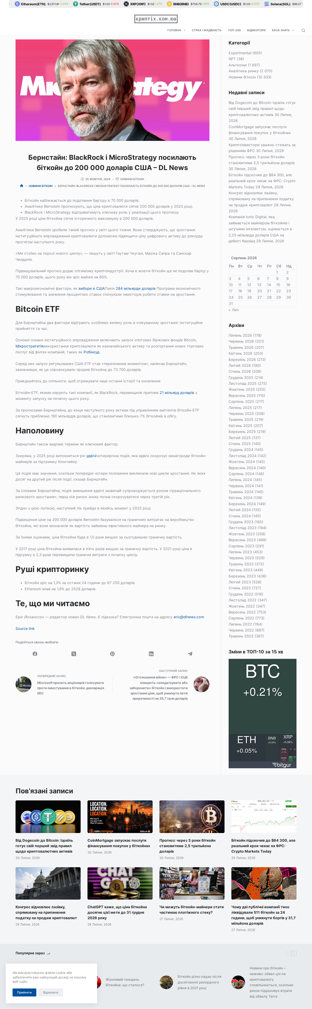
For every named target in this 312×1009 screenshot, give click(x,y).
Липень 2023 (240, 552)
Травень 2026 (241, 347)
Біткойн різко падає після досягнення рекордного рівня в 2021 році (200, 982)
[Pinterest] (112, 654)
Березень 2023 (242, 576)
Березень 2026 (242, 359)
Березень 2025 (242, 431)
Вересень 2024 (242, 468)
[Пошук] (303, 30)
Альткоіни (238, 65)
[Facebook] (35, 654)
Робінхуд (91, 352)
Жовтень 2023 (242, 534)
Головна (174, 30)
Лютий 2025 (240, 437)
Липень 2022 (240, 624)
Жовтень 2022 (242, 606)
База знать (281, 30)
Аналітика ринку (244, 71)
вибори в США (92, 288)
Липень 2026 (240, 335)
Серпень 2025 (241, 401)
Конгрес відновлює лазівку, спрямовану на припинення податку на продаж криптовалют (261, 199)
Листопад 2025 (242, 383)
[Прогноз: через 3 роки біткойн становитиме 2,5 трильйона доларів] (192, 816)
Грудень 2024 (241, 449)
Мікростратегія (29, 346)
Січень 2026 (240, 371)
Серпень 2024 (241, 473)
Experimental (240, 53)
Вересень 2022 (242, 612)
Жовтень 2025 (242, 389)
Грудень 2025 (241, 377)
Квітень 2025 (240, 425)
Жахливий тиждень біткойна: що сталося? (125, 982)
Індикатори (256, 30)
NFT (232, 59)
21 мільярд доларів (177, 392)
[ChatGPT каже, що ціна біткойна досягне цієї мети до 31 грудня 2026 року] (120, 883)
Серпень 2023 (241, 546)
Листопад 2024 (242, 455)
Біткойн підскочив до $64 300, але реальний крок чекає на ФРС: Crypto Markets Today (262, 181)
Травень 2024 (241, 491)
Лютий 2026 (240, 365)
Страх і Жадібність (207, 30)
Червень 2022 (241, 630)
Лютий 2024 (240, 509)
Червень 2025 (241, 413)
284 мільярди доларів (136, 288)
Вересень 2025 (242, 395)
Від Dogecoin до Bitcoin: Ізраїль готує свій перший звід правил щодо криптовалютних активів (262, 108)
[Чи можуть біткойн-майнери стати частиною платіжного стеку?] (192, 883)
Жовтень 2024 (242, 461)
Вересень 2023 (242, 540)
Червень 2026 (241, 341)
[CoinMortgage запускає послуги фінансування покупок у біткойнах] (120, 816)
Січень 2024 (240, 516)
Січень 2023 (240, 588)
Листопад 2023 (242, 527)
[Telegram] (190, 654)
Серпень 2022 (241, 618)
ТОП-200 (234, 30)
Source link (25, 628)
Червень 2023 (241, 558)
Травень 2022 (241, 636)
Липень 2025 (240, 407)
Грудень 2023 (241, 522)
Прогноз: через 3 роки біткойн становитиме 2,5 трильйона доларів (187, 846)
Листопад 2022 (242, 600)
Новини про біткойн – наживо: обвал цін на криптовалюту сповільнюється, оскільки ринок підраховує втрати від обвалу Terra (271, 982)
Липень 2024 (240, 479)
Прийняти (24, 992)
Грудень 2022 (241, 594)
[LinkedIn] (151, 654)
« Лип (234, 310)
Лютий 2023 (240, 582)
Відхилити (50, 992)
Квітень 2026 (240, 353)
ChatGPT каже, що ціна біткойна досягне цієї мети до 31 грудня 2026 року (117, 912)
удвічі (91, 455)
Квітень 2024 (240, 497)
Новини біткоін (132, 179)
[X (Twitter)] (73, 654)
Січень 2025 (240, 443)
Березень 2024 (242, 504)
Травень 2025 (241, 419)
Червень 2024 (241, 486)
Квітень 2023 (240, 570)
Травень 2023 (241, 564)
